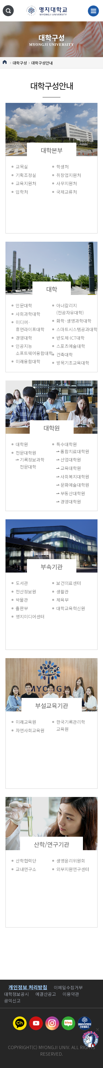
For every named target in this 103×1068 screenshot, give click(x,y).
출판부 (22, 608)
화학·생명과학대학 (73, 320)
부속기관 (52, 566)
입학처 (22, 191)
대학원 (51, 427)
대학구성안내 (42, 63)
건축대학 (64, 354)
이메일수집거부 (68, 987)
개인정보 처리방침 (28, 987)
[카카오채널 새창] (20, 1019)
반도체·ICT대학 (70, 337)
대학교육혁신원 (70, 608)
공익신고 (12, 1000)
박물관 (22, 599)
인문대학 (24, 305)
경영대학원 (67, 501)
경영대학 (24, 337)
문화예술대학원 (67, 484)
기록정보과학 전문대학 (26, 463)
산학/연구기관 (51, 844)
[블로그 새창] (68, 1019)
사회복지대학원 (67, 476)
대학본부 (52, 150)
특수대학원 (66, 444)
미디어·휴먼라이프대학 (30, 325)
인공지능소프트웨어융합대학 (33, 349)
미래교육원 (26, 721)
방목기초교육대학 (72, 362)
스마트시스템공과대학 (74, 329)
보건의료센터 (68, 583)
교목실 (22, 166)
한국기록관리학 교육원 (70, 725)
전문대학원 (26, 452)
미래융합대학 (28, 361)
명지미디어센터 (30, 616)
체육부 (62, 599)
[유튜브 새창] (36, 1019)
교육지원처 (26, 183)
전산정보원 (26, 591)
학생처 (62, 166)
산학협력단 (26, 860)
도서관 (22, 583)
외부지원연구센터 (72, 869)
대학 (51, 288)
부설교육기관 (51, 705)
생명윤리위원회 (70, 860)
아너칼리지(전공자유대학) (70, 309)
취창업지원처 (68, 175)
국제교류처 (66, 191)
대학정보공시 (16, 994)
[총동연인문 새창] (84, 1019)
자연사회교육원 (30, 730)
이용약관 (71, 994)
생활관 (62, 591)
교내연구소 (26, 869)
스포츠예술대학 (70, 346)
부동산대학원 (67, 493)
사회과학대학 (28, 314)
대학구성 (20, 63)
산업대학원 (67, 459)
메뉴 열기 (93, 10)
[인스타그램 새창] (52, 1019)
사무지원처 (66, 183)
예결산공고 (45, 994)
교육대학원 (67, 468)
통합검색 (8, 10)
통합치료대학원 (67, 451)
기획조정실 (26, 175)
